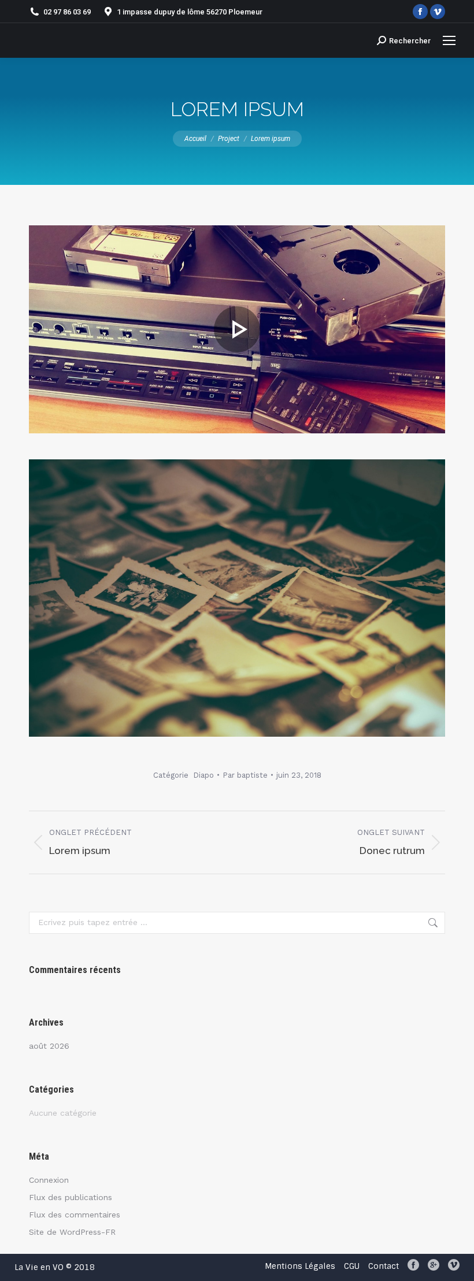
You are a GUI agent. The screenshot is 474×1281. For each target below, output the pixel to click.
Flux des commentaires (74, 1214)
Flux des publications (70, 1197)
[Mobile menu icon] (449, 40)
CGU (352, 1266)
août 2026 (49, 1045)
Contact (383, 1266)
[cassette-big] (237, 329)
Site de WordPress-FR (72, 1232)
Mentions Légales (300, 1266)
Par (245, 775)
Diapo (203, 775)
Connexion (49, 1180)
